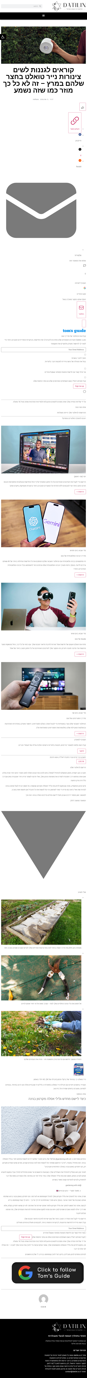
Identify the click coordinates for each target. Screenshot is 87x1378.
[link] (3, 37)
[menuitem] (74, 122)
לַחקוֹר (81, 751)
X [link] (80, 155)
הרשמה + (80, 492)
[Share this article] (82, 107)
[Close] (84, 323)
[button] (43, 15)
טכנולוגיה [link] (36, 99)
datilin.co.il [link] (78, 1355)
